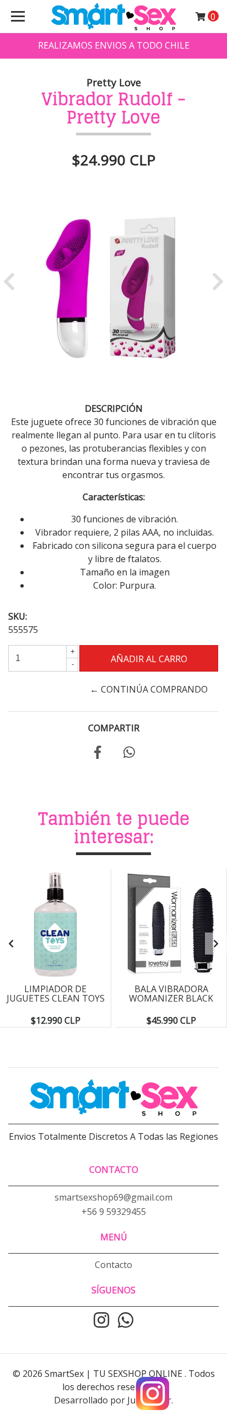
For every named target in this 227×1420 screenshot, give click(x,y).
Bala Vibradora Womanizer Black (171, 994)
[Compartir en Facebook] (97, 754)
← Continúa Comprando (149, 689)
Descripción (114, 408)
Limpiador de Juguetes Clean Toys (56, 994)
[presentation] (11, 943)
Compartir (113, 728)
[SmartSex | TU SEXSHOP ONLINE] (114, 16)
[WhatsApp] (126, 1321)
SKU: (17, 616)
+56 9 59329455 (114, 1212)
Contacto (113, 1265)
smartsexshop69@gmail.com (113, 1197)
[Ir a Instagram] (101, 1321)
